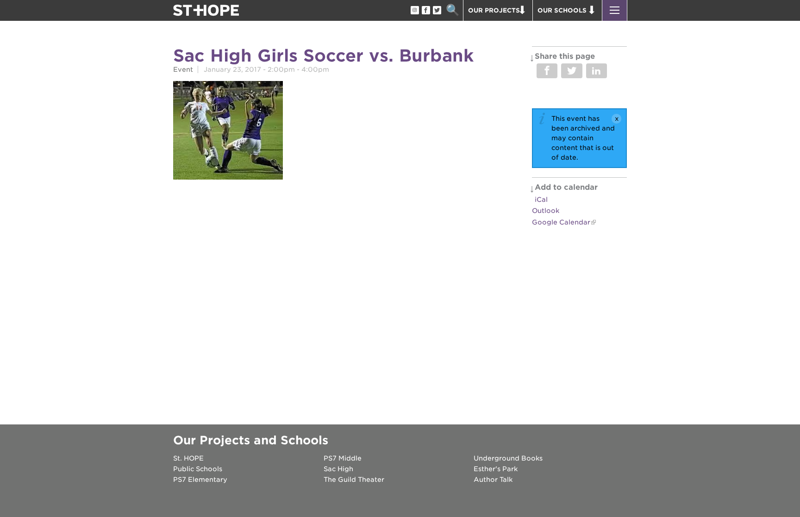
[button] (614, 10)
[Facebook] (425, 10)
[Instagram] (414, 10)
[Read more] (228, 131)
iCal (541, 199)
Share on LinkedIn (596, 70)
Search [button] (452, 10)
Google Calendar (561, 222)
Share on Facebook (547, 70)
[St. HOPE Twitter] (436, 10)
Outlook (545, 210)
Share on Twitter (571, 70)
